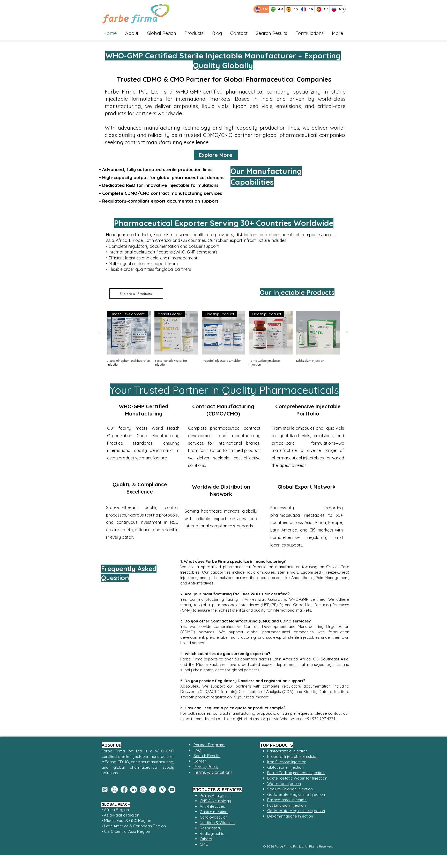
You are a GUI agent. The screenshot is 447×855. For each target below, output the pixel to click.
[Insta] (143, 789)
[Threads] (104, 789)
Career (200, 761)
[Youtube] (171, 789)
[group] (223, 339)
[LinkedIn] (133, 789)
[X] (114, 789)
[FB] (124, 789)
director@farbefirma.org (245, 718)
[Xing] (162, 789)
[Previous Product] (100, 332)
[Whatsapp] (152, 789)
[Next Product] (347, 332)
